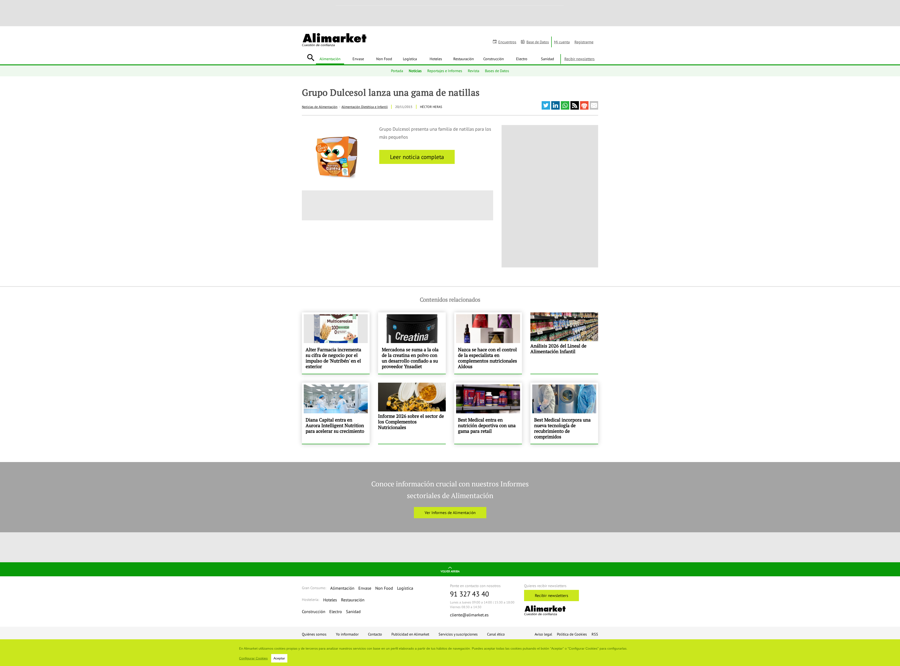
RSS (595, 634)
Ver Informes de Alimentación (450, 512)
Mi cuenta (562, 42)
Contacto (375, 634)
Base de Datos (537, 42)
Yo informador (347, 634)
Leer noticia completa (417, 157)
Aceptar (279, 658)
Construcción (493, 58)
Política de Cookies (572, 634)
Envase (358, 58)
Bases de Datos (497, 70)
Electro (521, 58)
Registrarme (583, 42)
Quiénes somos (314, 634)
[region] (450, 652)
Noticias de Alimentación (320, 107)
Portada (397, 70)
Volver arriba (450, 571)
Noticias (415, 70)
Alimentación (330, 58)
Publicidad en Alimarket (410, 634)
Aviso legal (543, 634)
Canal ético (496, 634)
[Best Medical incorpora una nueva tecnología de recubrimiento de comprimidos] (564, 413)
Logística (410, 58)
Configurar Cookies (253, 658)
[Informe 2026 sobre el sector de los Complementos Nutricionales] (412, 413)
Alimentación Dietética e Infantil (364, 107)
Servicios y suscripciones (458, 634)
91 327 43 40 (469, 593)
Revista (473, 70)
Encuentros (507, 42)
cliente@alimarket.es (469, 615)
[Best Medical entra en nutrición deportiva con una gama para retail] (488, 413)
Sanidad (547, 58)
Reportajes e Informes (444, 70)
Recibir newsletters (579, 58)
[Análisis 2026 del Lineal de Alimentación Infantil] (564, 343)
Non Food (384, 58)
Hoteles (436, 58)
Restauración (463, 58)
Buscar (310, 57)
